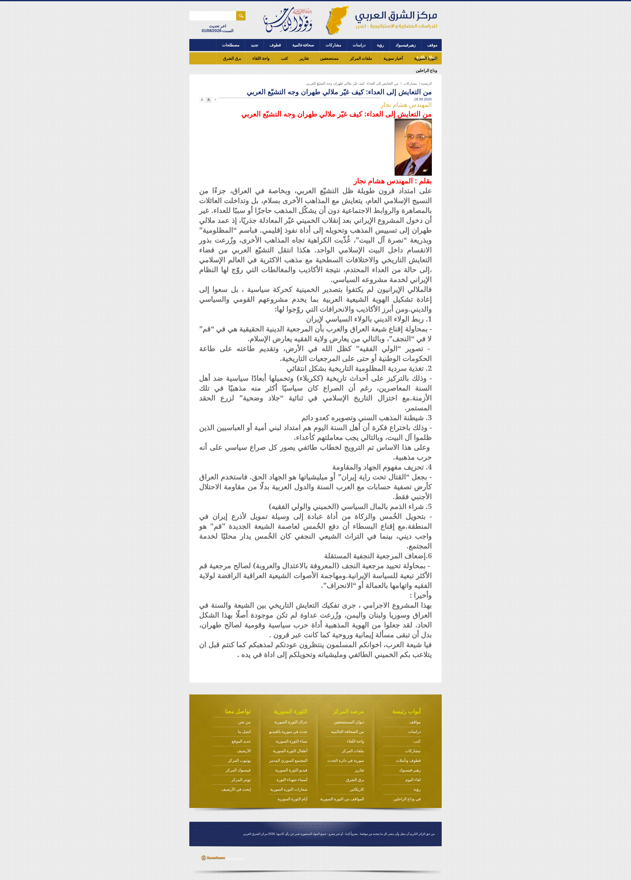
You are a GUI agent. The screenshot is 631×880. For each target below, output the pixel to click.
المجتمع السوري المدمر (288, 760)
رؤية (380, 45)
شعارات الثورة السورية (288, 789)
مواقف (415, 722)
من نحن (244, 722)
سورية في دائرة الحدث (345, 760)
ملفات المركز (361, 58)
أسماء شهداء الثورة (292, 780)
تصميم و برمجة (234, 858)
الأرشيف (244, 751)
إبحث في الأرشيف (236, 789)
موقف (432, 45)
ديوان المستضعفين (349, 722)
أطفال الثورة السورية (290, 751)
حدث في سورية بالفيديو (288, 732)
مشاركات (333, 45)
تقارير (304, 58)
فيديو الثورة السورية (291, 770)
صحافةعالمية (303, 45)
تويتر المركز (241, 780)
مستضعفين (329, 58)
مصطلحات (231, 45)
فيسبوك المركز (238, 770)
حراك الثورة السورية (290, 722)
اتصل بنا (244, 732)
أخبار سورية (393, 58)
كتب (284, 58)
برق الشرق (232, 58)
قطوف (275, 45)
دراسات (359, 45)
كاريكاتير (357, 789)
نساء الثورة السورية (291, 741)
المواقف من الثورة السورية (342, 799)
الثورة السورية (425, 58)
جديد (254, 45)
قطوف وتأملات (408, 760)
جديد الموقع (241, 741)
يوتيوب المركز (239, 760)
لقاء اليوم (413, 780)
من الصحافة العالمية (347, 732)
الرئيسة (426, 83)
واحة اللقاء (261, 58)
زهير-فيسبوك (410, 770)
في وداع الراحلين (407, 799)
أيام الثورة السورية (292, 799)
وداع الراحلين (426, 70)
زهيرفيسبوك (405, 45)
